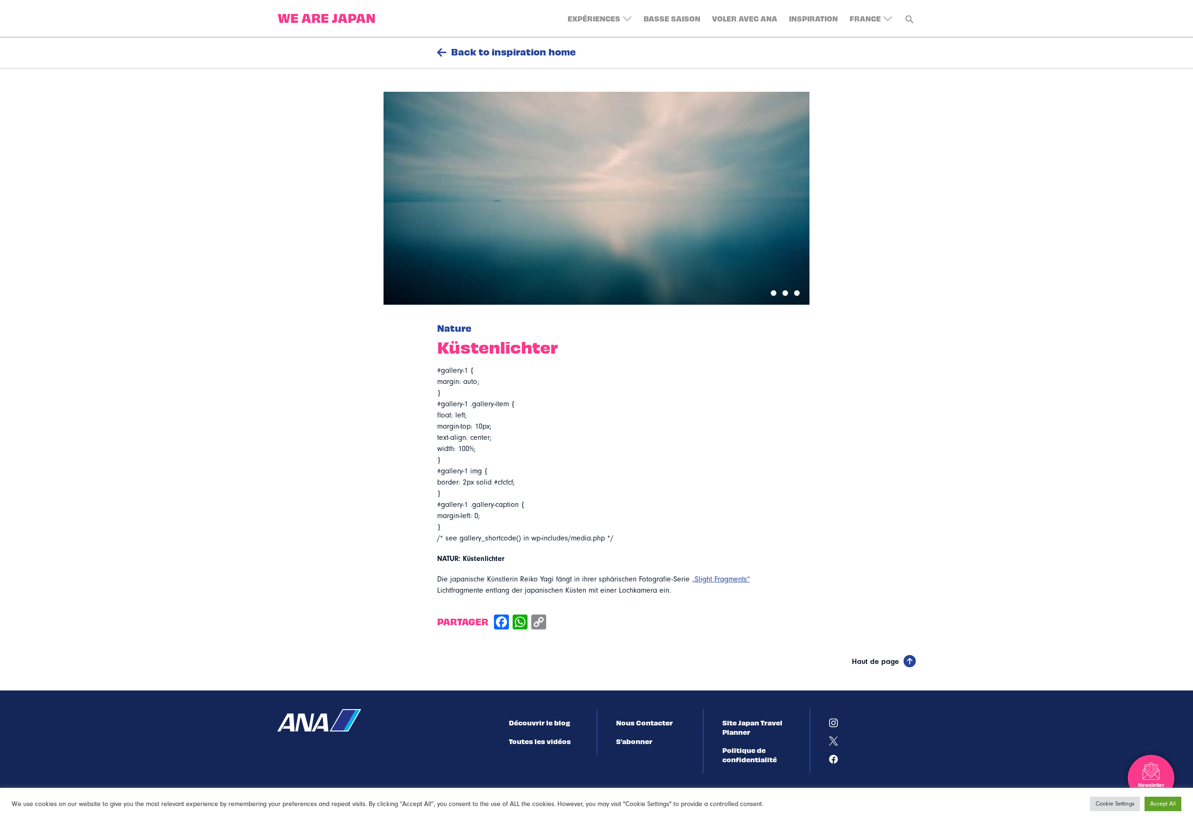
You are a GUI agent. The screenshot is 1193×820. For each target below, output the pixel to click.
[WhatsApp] (520, 623)
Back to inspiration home (513, 52)
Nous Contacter (644, 722)
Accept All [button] (1163, 803)
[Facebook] (501, 623)
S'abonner (634, 741)
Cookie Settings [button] (1115, 803)
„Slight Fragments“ (721, 579)
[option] (596, 198)
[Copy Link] (538, 623)
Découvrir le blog (539, 722)
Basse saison (672, 18)
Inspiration (813, 18)
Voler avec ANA (744, 18)
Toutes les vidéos (540, 741)
